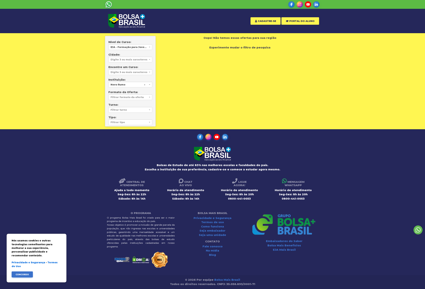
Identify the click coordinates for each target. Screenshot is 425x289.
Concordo (22, 274)
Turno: (113, 104)
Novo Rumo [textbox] (118, 84)
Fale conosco (213, 246)
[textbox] (129, 59)
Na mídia (212, 250)
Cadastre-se (266, 21)
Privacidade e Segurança (212, 218)
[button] (109, 4)
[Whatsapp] (418, 229)
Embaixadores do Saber (284, 241)
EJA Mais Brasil (284, 249)
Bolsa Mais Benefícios (284, 245)
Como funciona (212, 226)
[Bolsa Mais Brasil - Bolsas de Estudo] (126, 21)
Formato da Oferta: (123, 92)
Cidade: (114, 54)
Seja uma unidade (212, 235)
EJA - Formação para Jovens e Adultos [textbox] (129, 47)
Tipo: (112, 117)
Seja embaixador (212, 230)
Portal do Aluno (302, 21)
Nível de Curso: (119, 42)
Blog (212, 254)
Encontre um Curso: (123, 67)
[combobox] (130, 47)
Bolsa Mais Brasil (227, 279)
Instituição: (117, 79)
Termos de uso (212, 222)
